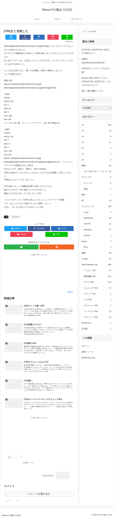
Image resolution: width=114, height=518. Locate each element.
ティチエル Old (97, 311)
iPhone (97, 235)
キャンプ (97, 183)
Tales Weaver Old (96, 265)
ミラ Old (97, 299)
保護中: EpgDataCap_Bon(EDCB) (93, 61)
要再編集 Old (97, 276)
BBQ (97, 189)
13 (96, 130)
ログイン (85, 346)
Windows (97, 230)
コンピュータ (96, 206)
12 (7, 217)
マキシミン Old (97, 317)
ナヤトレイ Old (97, 305)
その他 (96, 259)
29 (96, 160)
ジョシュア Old (97, 288)
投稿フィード (87, 352)
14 (96, 136)
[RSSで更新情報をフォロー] (56, 246)
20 (96, 148)
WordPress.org (88, 358)
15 (96, 142)
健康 (96, 253)
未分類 (96, 329)
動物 (96, 165)
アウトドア (96, 177)
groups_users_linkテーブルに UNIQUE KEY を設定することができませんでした (95, 81)
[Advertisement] (39, 272)
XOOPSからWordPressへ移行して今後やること (96, 51)
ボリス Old (97, 282)
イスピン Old (97, 270)
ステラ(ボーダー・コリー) (97, 171)
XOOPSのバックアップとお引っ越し (96, 70)
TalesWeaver (16, 217)
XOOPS (97, 224)
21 (96, 154)
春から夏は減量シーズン (92, 91)
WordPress (96, 323)
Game (96, 241)
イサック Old (97, 294)
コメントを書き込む (39, 493)
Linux (97, 212)
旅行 (96, 195)
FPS (97, 247)
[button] (109, 31)
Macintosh (97, 218)
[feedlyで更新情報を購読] (21, 246)
